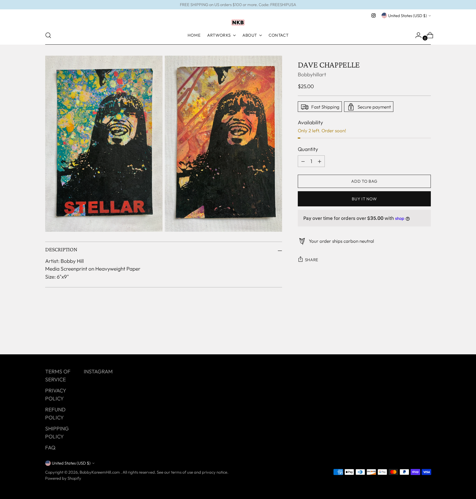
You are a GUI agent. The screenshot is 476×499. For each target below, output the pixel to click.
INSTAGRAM (98, 371)
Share (312, 259)
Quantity (308, 149)
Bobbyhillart (312, 74)
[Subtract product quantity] (319, 161)
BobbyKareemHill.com (100, 472)
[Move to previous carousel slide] (413, 335)
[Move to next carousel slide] (426, 335)
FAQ (50, 447)
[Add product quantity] (303, 161)
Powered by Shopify (63, 478)
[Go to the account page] (416, 35)
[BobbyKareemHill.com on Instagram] (373, 15)
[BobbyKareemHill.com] (238, 22)
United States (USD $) (407, 15)
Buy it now (364, 198)
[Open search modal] (48, 35)
